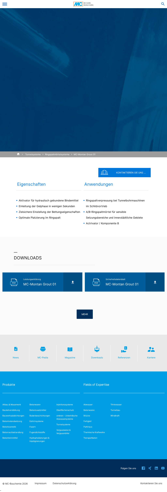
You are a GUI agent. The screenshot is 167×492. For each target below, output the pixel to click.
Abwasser (88, 404)
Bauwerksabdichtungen (13, 415)
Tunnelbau (115, 410)
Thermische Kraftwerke (94, 432)
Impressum (40, 483)
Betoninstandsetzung (12, 421)
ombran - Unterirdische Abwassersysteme (66, 417)
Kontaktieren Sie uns (151, 483)
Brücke (87, 415)
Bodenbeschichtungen (40, 415)
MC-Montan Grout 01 (84, 154)
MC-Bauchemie (83, 4)
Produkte (8, 384)
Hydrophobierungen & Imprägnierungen (39, 439)
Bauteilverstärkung (11, 410)
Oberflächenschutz (65, 410)
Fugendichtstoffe (37, 432)
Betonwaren (35, 404)
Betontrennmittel (10, 438)
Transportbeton (90, 438)
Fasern (33, 427)
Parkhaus (88, 427)
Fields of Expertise (96, 384)
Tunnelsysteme (33, 154)
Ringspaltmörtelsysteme (57, 154)
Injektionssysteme (64, 404)
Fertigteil (87, 421)
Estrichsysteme (36, 421)
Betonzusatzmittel (38, 410)
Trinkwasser (116, 404)
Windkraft (115, 415)
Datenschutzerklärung (64, 483)
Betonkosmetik (9, 427)
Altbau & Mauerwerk (11, 404)
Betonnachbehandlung (12, 432)
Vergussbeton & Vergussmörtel (63, 432)
